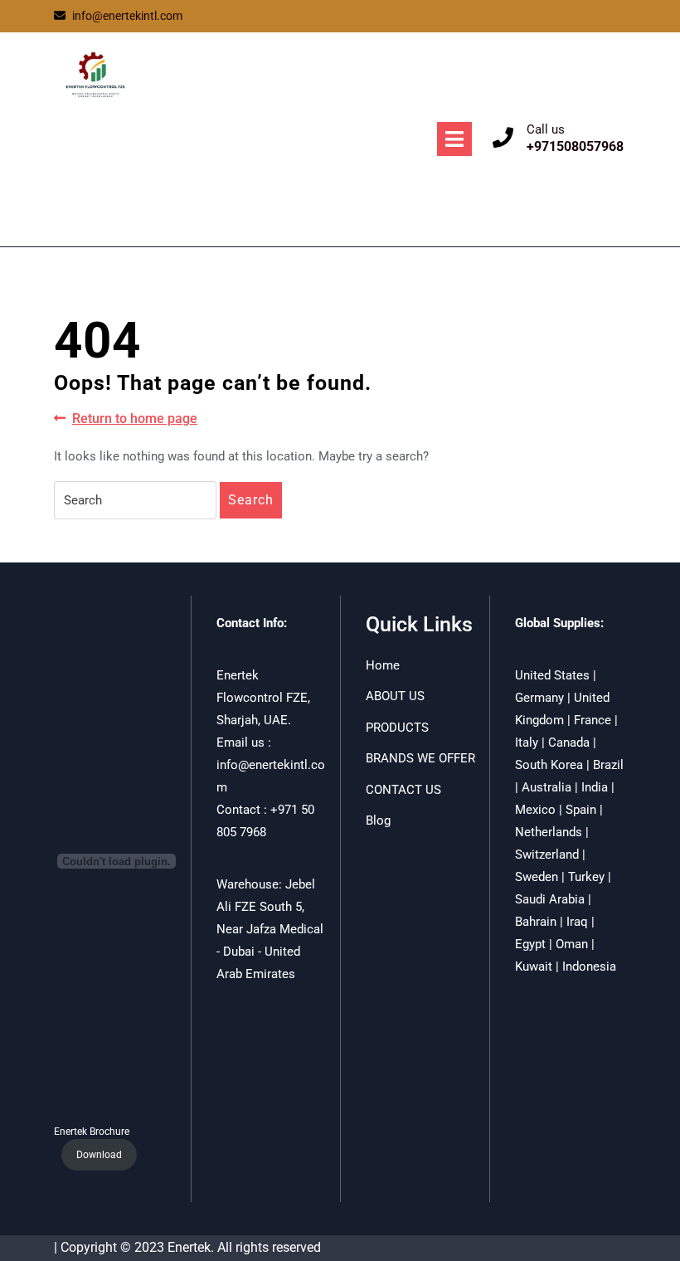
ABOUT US (395, 696)
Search (251, 500)
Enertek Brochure (91, 1131)
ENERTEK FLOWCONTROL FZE (151, 151)
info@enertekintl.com (127, 15)
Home (383, 665)
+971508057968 (575, 146)
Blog (378, 820)
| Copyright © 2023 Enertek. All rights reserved (187, 1247)
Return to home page (134, 419)
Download (99, 1155)
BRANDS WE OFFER (420, 758)
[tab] (454, 139)
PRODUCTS (397, 727)
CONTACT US (403, 789)
